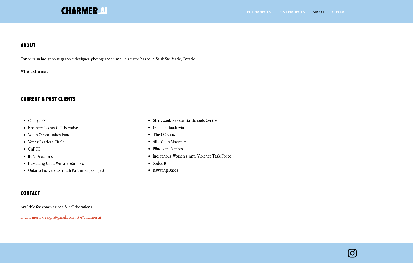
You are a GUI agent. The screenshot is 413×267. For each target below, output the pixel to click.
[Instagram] (352, 253)
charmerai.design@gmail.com (49, 217)
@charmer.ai (90, 217)
